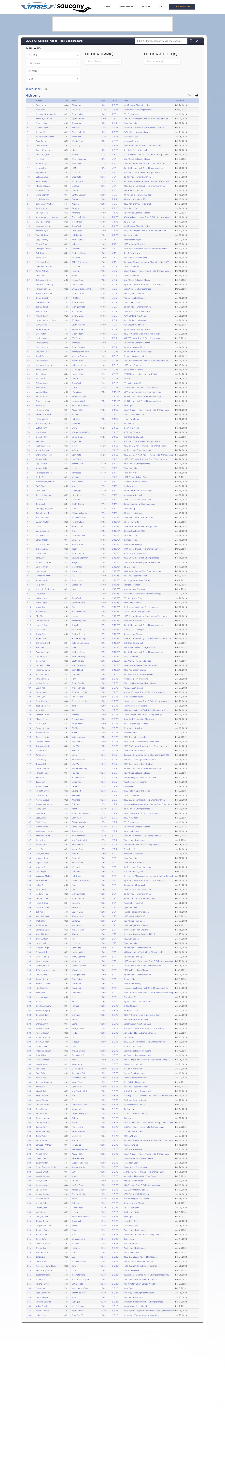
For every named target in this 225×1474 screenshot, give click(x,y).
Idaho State (77, 222)
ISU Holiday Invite (131, 522)
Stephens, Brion (42, 172)
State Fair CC (77, 1315)
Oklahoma (76, 105)
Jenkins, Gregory (43, 1010)
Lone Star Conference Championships (140, 665)
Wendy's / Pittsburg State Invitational (140, 759)
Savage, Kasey (42, 979)
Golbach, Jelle (42, 952)
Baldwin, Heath (42, 307)
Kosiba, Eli (40, 132)
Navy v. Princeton (131, 939)
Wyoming (76, 961)
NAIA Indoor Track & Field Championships (142, 549)
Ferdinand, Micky (43, 262)
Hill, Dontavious (42, 190)
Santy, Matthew (42, 916)
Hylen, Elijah (41, 405)
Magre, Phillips (42, 862)
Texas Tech (76, 136)
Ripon (74, 885)
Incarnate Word (78, 1275)
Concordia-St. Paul (80, 1104)
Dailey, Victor (41, 1136)
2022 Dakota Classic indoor (136, 723)
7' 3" (114, 154)
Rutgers (75, 562)
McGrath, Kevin (42, 620)
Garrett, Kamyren (43, 329)
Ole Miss (75, 728)
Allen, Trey (40, 109)
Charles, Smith (42, 1024)
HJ (45, 89)
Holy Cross (76, 876)
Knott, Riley (41, 921)
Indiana (75, 450)
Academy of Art (78, 1167)
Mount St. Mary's (79, 656)
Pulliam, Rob (41, 844)
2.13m (103, 392)
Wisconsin (76, 867)
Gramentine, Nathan (44, 804)
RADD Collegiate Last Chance (136, 1198)
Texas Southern (78, 1131)
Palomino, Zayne (43, 652)
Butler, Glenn (41, 374)
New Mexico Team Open (134, 921)
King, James (41, 584)
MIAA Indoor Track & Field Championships (142, 145)
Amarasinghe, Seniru (45, 481)
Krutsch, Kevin (42, 316)
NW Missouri (77, 392)
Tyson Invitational (131, 266)
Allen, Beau (40, 647)
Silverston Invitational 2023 (136, 199)
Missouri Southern (80, 356)
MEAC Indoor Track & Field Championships (142, 1185)
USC (74, 889)
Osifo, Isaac (40, 629)
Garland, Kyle (41, 208)
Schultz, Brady (42, 974)
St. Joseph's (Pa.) (79, 692)
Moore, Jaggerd (42, 531)
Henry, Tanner (41, 1140)
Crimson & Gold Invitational (136, 356)
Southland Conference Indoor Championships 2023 (146, 181)
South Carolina (78, 347)
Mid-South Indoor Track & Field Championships (144, 952)
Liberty (75, 150)
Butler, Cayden (42, 1163)
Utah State (76, 455)
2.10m (103, 517)
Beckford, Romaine (44, 118)
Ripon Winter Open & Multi (135, 1306)
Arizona (75, 204)
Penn (74, 679)
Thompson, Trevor (44, 544)
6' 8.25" (115, 1198)
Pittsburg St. (77, 145)
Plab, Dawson (41, 253)
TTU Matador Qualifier (133, 383)
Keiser (74, 1122)
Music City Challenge (133, 544)
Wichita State (77, 141)
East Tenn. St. (78, 741)
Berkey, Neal (41, 1086)
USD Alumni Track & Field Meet (137, 661)
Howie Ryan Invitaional (133, 369)
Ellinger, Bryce (42, 719)
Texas (74, 808)
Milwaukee (76, 1145)
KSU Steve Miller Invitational (136, 1190)
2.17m (103, 239)
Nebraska (76, 127)
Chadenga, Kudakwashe (46, 114)
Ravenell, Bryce (42, 1284)
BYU (73, 575)
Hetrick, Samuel (42, 338)
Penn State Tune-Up (132, 602)
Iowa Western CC (79, 611)
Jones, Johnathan (43, 495)
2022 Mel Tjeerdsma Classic (136, 925)
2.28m (103, 105)
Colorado (76, 674)
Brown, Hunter (42, 961)
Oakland (75, 199)
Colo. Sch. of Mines (80, 643)
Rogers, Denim (42, 1221)
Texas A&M (76, 123)
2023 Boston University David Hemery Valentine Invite (147, 616)
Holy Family (77, 235)
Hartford (75, 1006)
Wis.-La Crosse (78, 1051)
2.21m (103, 154)
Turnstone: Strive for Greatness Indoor (140, 1279)
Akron (74, 710)
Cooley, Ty (40, 477)
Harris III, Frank (42, 773)
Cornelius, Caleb (43, 930)
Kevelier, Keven (42, 1064)
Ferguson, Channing (44, 284)
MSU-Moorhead (78, 737)
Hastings (76, 1248)
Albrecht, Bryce (42, 791)
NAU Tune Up (129, 508)
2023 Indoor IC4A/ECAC (134, 620)
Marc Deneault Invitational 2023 (137, 1024)
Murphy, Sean (41, 1207)
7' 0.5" (114, 266)
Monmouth (77, 1064)
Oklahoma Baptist (79, 513)
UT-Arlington (77, 369)
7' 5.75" (115, 105)
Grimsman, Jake (43, 575)
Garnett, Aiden (42, 459)
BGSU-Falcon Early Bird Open (136, 1194)
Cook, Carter (41, 818)
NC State (76, 298)
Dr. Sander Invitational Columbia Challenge (142, 593)
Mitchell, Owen (42, 567)
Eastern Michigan (79, 638)
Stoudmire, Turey (43, 1131)
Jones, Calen (41, 369)
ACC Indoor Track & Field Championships (142, 172)
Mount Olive (77, 1082)
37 (28, 266)
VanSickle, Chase (43, 983)
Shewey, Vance (42, 549)
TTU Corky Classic (132, 114)
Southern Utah (78, 302)
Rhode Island (77, 696)
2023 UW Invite (130, 1136)
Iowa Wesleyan (78, 835)
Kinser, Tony (41, 1239)
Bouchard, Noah (43, 674)
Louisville (76, 109)
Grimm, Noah (41, 1019)
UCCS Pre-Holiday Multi (134, 437)
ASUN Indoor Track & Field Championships (142, 396)
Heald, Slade (41, 1077)
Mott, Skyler (41, 1212)
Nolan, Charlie (42, 1306)
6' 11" (114, 459)
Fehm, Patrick (41, 692)
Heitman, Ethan (42, 898)
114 (29, 607)
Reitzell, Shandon (43, 414)
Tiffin (74, 1234)
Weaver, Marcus (42, 800)
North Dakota (78, 723)
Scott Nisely (129, 1239)
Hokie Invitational (131, 1207)
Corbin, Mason (42, 540)
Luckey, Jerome (42, 1122)
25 (28, 212)
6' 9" (114, 853)
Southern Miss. (78, 652)
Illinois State (77, 844)
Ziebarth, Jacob (42, 1261)
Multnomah (77, 1136)
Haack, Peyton (42, 1297)
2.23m (103, 132)
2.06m (103, 853)
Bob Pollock (129, 423)
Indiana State (77, 316)
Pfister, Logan (41, 602)
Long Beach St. (78, 230)
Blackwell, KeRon (43, 835)
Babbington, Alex (43, 706)
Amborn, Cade (42, 867)
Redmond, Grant (43, 643)
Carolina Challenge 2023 (134, 531)
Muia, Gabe (40, 490)
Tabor (74, 549)
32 (28, 244)
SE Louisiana (77, 181)
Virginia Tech (77, 334)
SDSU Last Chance (132, 432)
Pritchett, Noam (42, 1198)
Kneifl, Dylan (41, 432)
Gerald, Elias (41, 889)
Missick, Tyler (41, 1091)
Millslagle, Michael (43, 248)
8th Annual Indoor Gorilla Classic (138, 195)
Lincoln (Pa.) (77, 374)
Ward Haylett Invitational (134, 840)
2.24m (103, 127)
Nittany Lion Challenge (133, 629)
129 (29, 674)
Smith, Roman (42, 840)
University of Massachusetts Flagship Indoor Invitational (148, 876)
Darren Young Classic (133, 634)
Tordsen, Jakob (42, 1104)
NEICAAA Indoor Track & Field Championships (144, 1127)
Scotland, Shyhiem (44, 423)
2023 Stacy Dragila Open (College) (139, 764)
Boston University (79, 701)
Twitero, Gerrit (42, 1158)
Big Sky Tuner (129, 222)
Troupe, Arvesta (42, 728)
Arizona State (78, 239)
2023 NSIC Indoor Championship (138, 517)
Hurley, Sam (41, 808)
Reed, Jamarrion (43, 1292)
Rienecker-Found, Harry (46, 1266)
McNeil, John (41, 428)
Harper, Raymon (42, 410)
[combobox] (103, 61)
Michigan (76, 1015)
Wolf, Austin (41, 723)
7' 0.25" (115, 351)
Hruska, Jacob (42, 826)
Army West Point (79, 1073)
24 (28, 208)
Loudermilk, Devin (43, 154)
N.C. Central (77, 311)
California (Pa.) (78, 602)
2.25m (103, 123)
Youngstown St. (79, 1310)
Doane (74, 1230)
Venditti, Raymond (44, 1270)
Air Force (76, 257)
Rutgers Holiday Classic (134, 1203)
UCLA (74, 593)
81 (28, 459)
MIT (73, 1095)
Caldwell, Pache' (42, 526)
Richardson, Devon (44, 280)
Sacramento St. (78, 1055)
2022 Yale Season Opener (135, 670)
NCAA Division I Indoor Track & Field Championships (147, 154)
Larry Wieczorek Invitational (136, 706)
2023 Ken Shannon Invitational (137, 204)
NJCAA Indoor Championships (137, 289)
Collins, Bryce (41, 1190)
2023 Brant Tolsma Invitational (137, 311)
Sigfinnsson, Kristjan (45, 204)
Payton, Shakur (42, 1033)
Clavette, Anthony (43, 1006)
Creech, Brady (41, 1248)
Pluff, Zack (40, 486)
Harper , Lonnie (42, 1310)
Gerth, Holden (41, 880)
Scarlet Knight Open (132, 1212)
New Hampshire (79, 620)
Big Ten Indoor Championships (137, 177)
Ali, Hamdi (40, 159)
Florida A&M (77, 526)
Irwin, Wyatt (41, 1315)
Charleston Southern (81, 880)
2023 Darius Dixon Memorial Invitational (141, 741)
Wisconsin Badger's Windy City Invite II (140, 683)
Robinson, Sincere (43, 562)
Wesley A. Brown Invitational (136, 679)
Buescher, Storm (43, 1275)
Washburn (76, 571)
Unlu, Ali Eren (41, 168)
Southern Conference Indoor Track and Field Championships (150, 1140)
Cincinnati (76, 983)
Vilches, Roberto (43, 186)
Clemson (76, 540)
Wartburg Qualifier (131, 1270)
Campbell (76, 266)
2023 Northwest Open (133, 1149)
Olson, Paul (40, 1288)
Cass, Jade (40, 813)
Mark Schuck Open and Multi (136, 1077)
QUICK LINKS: (33, 88)
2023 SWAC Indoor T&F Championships (141, 526)
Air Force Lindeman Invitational (137, 1055)
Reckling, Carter (42, 1230)
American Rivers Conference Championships (143, 1302)
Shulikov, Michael (43, 222)
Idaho (74, 446)
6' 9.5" (114, 755)
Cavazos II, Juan (43, 401)
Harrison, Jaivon (43, 289)
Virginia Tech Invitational (134, 298)
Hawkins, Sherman (44, 293)
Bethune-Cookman (80, 558)
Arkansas (76, 212)
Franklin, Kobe (42, 347)
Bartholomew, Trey (44, 513)
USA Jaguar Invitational (134, 293)
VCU (74, 1172)
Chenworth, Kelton (44, 455)
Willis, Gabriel (41, 1180)
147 (29, 755)
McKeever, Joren (43, 302)
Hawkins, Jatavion (43, 1302)
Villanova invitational (133, 1064)
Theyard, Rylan (42, 903)
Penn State (76, 629)
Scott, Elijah (41, 871)
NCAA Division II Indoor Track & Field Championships (147, 217)
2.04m (103, 1198)
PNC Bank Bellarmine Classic (136, 1019)
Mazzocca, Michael (44, 876)
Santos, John (41, 1127)
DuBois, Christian (43, 1172)
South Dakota (78, 504)
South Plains (77, 114)
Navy (74, 589)
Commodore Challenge (134, 728)
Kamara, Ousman (43, 1194)
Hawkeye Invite (130, 486)
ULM (74, 168)
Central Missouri (79, 195)
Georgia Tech (77, 858)
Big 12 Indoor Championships (137, 105)
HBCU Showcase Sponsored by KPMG (140, 374)
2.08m (103, 674)
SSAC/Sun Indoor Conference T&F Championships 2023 (148, 1122)
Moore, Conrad (42, 1100)
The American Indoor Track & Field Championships (146, 118)
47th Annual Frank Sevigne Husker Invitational (144, 127)
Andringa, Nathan (43, 1051)
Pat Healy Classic (131, 1010)
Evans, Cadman (42, 195)
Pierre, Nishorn (42, 235)
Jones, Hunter (42, 580)
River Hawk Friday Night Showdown (139, 719)
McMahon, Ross (43, 1243)
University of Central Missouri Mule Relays (142, 1315)
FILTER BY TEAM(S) (99, 54)
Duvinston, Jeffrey (44, 746)
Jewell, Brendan (42, 356)
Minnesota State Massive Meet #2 (138, 1261)
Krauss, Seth (41, 764)
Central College (78, 634)
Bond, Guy (40, 558)
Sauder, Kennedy (43, 150)
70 (28, 410)
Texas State (77, 625)
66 (28, 392)
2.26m (103, 114)
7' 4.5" (114, 123)
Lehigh (75, 1212)
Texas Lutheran (78, 1158)
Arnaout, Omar (42, 858)
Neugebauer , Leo (43, 1225)
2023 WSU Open (131, 818)
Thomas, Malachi (43, 741)
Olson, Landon (42, 553)
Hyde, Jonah (41, 943)
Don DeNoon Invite (132, 253)
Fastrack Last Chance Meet (135, 1167)
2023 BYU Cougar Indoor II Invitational (140, 1257)
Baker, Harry (41, 782)
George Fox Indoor (132, 584)
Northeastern (77, 862)
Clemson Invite (130, 540)
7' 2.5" (114, 195)
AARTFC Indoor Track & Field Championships (144, 338)
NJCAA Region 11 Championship (138, 1091)
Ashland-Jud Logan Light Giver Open (140, 1033)
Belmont (75, 1019)
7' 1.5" (114, 239)
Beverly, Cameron (43, 1176)
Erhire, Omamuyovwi (45, 136)
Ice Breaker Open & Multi (134, 1104)
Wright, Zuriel (41, 1046)
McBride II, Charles (44, 266)
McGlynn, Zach (42, 1216)
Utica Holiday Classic (133, 1046)
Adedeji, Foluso (42, 1203)
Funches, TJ (41, 378)
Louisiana (76, 903)
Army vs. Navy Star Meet (134, 589)
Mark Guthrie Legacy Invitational (138, 1051)
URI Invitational (130, 732)
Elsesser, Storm (42, 714)
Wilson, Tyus (41, 244)
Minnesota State (79, 517)
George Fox (77, 584)
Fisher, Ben (40, 885)
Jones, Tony (41, 163)
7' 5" (114, 114)
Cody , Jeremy (42, 239)
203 (29, 1006)
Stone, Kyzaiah (42, 298)
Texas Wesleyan (79, 1292)
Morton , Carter (42, 522)
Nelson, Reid (41, 750)
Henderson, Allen (43, 665)
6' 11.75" (116, 392)
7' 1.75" (115, 212)
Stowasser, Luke (42, 1015)
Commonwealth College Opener (138, 109)
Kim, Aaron (40, 593)
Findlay (75, 1033)
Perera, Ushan (41, 123)
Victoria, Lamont (43, 311)
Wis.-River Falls (78, 688)
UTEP (74, 387)
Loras (74, 1270)
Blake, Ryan (40, 992)
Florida (75, 275)
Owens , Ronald (42, 956)
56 (28, 351)
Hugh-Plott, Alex (43, 199)
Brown (74, 428)
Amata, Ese (40, 607)
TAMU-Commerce (79, 262)
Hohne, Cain (41, 1279)
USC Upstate (77, 284)
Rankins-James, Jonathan (47, 217)
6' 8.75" (115, 1006)
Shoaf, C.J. (40, 1001)
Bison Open (129, 405)
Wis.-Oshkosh (78, 930)
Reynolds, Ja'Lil (42, 934)
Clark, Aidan (41, 334)
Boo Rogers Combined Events (137, 580)
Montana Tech (78, 1109)
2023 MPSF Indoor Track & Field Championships (145, 230)
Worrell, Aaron (42, 1154)
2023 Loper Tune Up (132, 365)
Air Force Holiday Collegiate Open (138, 674)
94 (28, 517)
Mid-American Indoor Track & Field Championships (146, 710)
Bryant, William (42, 939)
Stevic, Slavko (41, 181)
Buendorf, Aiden (43, 517)
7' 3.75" (115, 132)
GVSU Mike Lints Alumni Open (137, 132)
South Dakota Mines (80, 813)
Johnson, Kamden (44, 1082)
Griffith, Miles (41, 925)
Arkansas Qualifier (131, 141)
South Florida (78, 118)
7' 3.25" (115, 141)
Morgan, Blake (42, 392)
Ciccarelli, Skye (42, 437)
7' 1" (114, 244)
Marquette (76, 782)
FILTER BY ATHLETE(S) (160, 54)
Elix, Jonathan (42, 1113)
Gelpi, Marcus (41, 463)
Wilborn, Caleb (42, 383)
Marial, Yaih (40, 688)
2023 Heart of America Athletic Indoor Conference (145, 248)
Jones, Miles (41, 755)
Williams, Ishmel (43, 907)
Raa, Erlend (40, 1068)
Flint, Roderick (42, 988)
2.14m (103, 351)
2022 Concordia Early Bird (135, 477)
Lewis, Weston (42, 360)
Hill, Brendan (41, 638)
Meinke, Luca (41, 598)
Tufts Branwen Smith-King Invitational (140, 1266)
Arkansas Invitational (133, 495)
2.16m (103, 244)
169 (29, 853)
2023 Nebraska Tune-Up (134, 244)
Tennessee (76, 472)
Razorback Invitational (133, 239)
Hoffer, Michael (42, 419)
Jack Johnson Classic (133, 688)
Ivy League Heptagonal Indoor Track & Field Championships (150, 804)
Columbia (76, 804)
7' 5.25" (115, 109)
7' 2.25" (115, 208)
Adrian (75, 1252)
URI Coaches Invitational (134, 696)
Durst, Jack (40, 504)
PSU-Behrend (77, 338)
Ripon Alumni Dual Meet (134, 885)
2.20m (103, 195)
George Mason (78, 1028)
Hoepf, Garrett (42, 1234)
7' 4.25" (115, 127)
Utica (74, 1046)
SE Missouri (77, 320)
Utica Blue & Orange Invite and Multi (139, 934)
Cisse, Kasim (41, 701)
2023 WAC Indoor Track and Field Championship (145, 459)
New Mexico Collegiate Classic (137, 159)
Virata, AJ (40, 777)
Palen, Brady (41, 141)
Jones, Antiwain (43, 271)
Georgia (75, 208)
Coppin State (77, 912)
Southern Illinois (79, 253)
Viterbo (75, 1010)
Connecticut (77, 979)
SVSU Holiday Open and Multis (137, 791)
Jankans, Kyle (42, 230)
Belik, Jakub (41, 387)
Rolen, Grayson (42, 450)
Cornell (75, 1024)
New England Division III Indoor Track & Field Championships (150, 1095)
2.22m (103, 141)
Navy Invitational (131, 656)
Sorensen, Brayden (44, 365)
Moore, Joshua (42, 768)
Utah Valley (77, 459)
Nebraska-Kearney (80, 365)
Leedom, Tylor (42, 894)
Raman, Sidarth (42, 732)
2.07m (103, 755)
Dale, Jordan (41, 571)
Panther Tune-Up (131, 1145)
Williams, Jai (41, 499)
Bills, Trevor (41, 1149)
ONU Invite (128, 786)
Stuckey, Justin (42, 1118)
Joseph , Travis (42, 737)
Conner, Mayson (43, 127)
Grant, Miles (41, 1055)
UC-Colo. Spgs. (78, 437)
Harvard (75, 616)
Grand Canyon (78, 826)
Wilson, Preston (42, 1059)
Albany (75, 934)
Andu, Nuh (40, 710)
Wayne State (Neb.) (80, 432)
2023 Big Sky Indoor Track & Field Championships (146, 446)
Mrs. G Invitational (131, 1252)
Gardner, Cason (42, 1028)
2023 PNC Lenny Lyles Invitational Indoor (142, 334)
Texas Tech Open (131, 136)
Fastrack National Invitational (136, 912)
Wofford (75, 1140)
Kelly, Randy (41, 759)
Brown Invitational (131, 428)
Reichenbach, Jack (44, 831)
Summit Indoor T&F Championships (139, 504)
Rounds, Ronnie (43, 1037)
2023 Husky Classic (132, 302)
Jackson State (78, 293)
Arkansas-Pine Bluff (80, 351)
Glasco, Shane (42, 786)
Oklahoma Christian (80, 822)
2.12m (103, 410)
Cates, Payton (41, 1109)
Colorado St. (77, 871)
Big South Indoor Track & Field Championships (144, 284)
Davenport (76, 791)
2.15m (103, 266)
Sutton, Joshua (42, 1185)
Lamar (74, 755)
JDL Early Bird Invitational (135, 1082)
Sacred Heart (77, 670)
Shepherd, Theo (42, 1252)
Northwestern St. (79, 759)
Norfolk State (77, 1185)
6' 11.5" (115, 410)
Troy (74, 531)
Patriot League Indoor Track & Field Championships (146, 701)
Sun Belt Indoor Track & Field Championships (143, 168)
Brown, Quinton (42, 1041)
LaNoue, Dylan (42, 656)
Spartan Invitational (132, 235)
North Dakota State (80, 405)
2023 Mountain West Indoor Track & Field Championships (149, 455)
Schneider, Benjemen (45, 589)
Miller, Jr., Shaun (43, 177)
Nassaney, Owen (43, 670)
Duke (74, 647)
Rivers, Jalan (41, 257)
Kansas (75, 154)
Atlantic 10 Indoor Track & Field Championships (145, 692)
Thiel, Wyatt (41, 822)
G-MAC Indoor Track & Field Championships (143, 714)
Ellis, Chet (40, 616)
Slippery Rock (78, 777)
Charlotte (76, 423)
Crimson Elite (129, 979)
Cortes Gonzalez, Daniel (46, 1167)
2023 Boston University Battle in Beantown (142, 562)
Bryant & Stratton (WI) (81, 289)
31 (28, 239)
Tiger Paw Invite (130, 123)
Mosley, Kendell (42, 683)
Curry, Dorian (41, 324)
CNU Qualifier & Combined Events (138, 1158)
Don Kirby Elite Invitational (135, 150)
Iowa (74, 486)
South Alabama (78, 324)
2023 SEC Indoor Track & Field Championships (144, 163)
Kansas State (77, 280)
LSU (73, 1037)
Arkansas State (78, 535)
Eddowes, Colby (43, 535)
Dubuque (76, 1302)
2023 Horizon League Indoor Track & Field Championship (149, 1310)
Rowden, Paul (41, 611)
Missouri (75, 186)
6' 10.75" (116, 517)
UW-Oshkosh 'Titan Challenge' (137, 930)
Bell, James (40, 912)
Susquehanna (78, 719)
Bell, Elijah (40, 441)
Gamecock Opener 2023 (134, 347)
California (76, 499)
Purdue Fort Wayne (80, 1279)
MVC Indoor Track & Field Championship (141, 844)
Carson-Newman (79, 965)
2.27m (103, 109)
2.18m (103, 212)
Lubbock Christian (80, 1163)
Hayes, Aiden (41, 625)
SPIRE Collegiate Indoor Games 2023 (140, 777)
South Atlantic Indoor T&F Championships (142, 965)
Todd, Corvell (41, 275)
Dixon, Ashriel (42, 795)
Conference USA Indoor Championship (141, 387)
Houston (75, 773)
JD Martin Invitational (133, 513)
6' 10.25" (116, 607)
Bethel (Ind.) (77, 786)
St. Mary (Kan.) (78, 1239)
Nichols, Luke (41, 468)
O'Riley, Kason (42, 212)
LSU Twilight (129, 1037)
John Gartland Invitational (135, 316)
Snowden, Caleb (43, 351)
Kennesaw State (79, 396)
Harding (75, 271)
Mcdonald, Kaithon (44, 226)
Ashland (75, 714)
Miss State (76, 163)
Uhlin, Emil (40, 849)
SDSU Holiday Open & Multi (135, 553)
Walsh (74, 1176)
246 (29, 1198)
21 (28, 195)
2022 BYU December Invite (135, 575)
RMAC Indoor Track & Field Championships (143, 813)
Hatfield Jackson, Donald (46, 320)
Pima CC (75, 508)
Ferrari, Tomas (42, 342)
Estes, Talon (41, 1073)
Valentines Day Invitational (135, 782)
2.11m (103, 459)
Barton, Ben (40, 1257)
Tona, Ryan (40, 696)
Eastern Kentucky (79, 768)
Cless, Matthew (42, 853)
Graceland (76, 248)
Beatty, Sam (41, 634)
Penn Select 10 (130, 997)
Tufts (74, 1266)
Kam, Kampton (42, 679)
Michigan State (78, 307)
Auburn (75, 190)
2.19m (103, 208)
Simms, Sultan (42, 396)
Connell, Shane (42, 965)
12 (28, 154)
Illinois (75, 706)
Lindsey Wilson (78, 952)
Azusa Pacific (77, 410)
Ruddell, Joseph (43, 446)
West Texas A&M (79, 159)
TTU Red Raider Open (133, 598)
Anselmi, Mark (42, 997)
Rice (74, 607)
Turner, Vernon (42, 105)
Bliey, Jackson (42, 1095)
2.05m (103, 1006)
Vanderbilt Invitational (133, 190)
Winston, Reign (42, 947)
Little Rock (76, 495)
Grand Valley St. (78, 132)
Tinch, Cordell (42, 145)
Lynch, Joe (40, 661)
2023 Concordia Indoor (134, 414)
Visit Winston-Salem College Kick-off (139, 647)
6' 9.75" (115, 674)
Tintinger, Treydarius (44, 508)
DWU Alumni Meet (132, 1243)
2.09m (103, 607)
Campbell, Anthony (44, 1145)
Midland (75, 414)
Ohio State (76, 177)
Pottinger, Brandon (44, 472)
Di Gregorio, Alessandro (46, 970)
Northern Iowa (78, 522)
